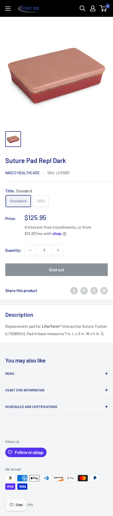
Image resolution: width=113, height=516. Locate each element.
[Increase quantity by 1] (58, 250)
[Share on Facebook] (74, 290)
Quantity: (13, 250)
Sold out (56, 269)
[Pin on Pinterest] (84, 290)
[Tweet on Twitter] (94, 290)
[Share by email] (104, 290)
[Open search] (82, 8)
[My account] (92, 8)
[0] (103, 8)
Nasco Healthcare (22, 173)
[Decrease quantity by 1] (30, 250)
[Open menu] (8, 9)
